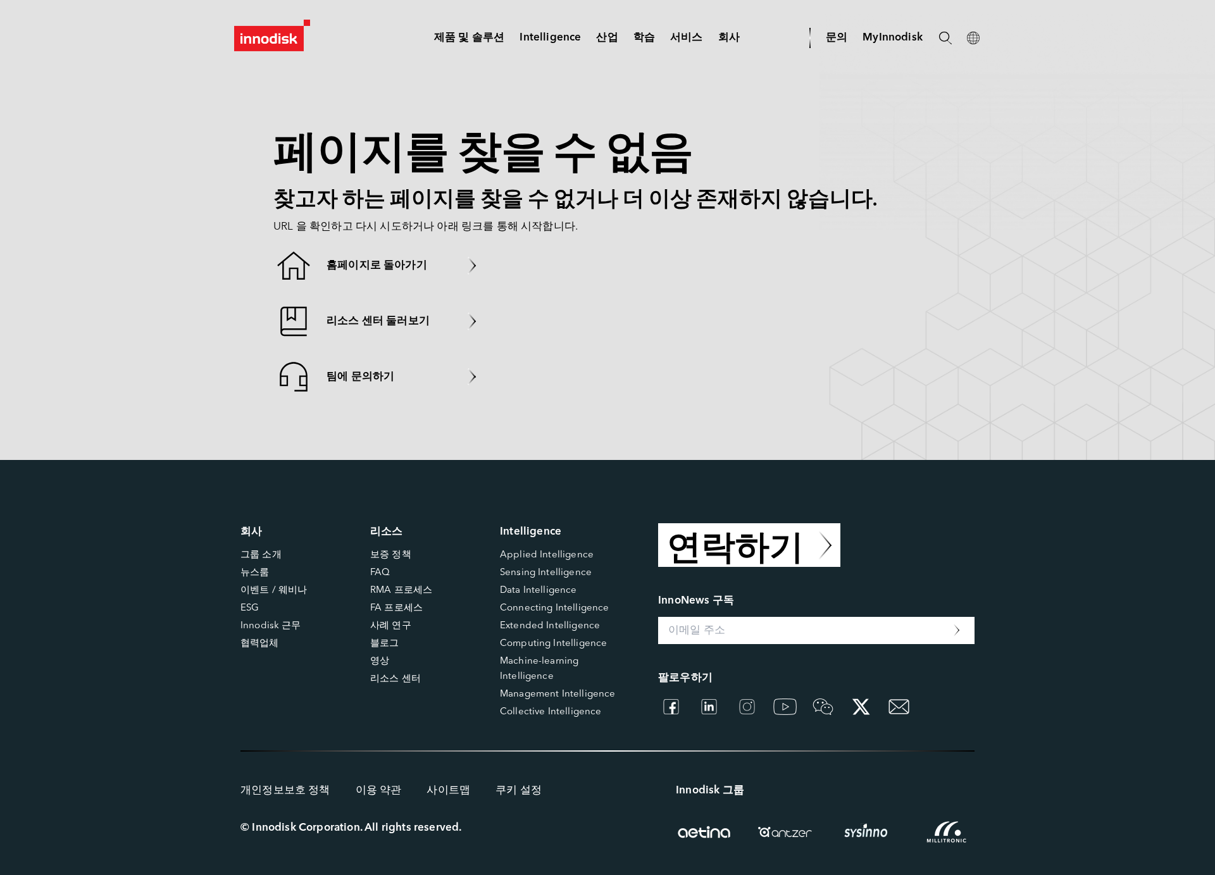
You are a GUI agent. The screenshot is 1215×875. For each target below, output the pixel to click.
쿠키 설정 (518, 790)
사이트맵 (448, 790)
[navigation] (550, 37)
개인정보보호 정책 (285, 790)
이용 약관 (379, 790)
